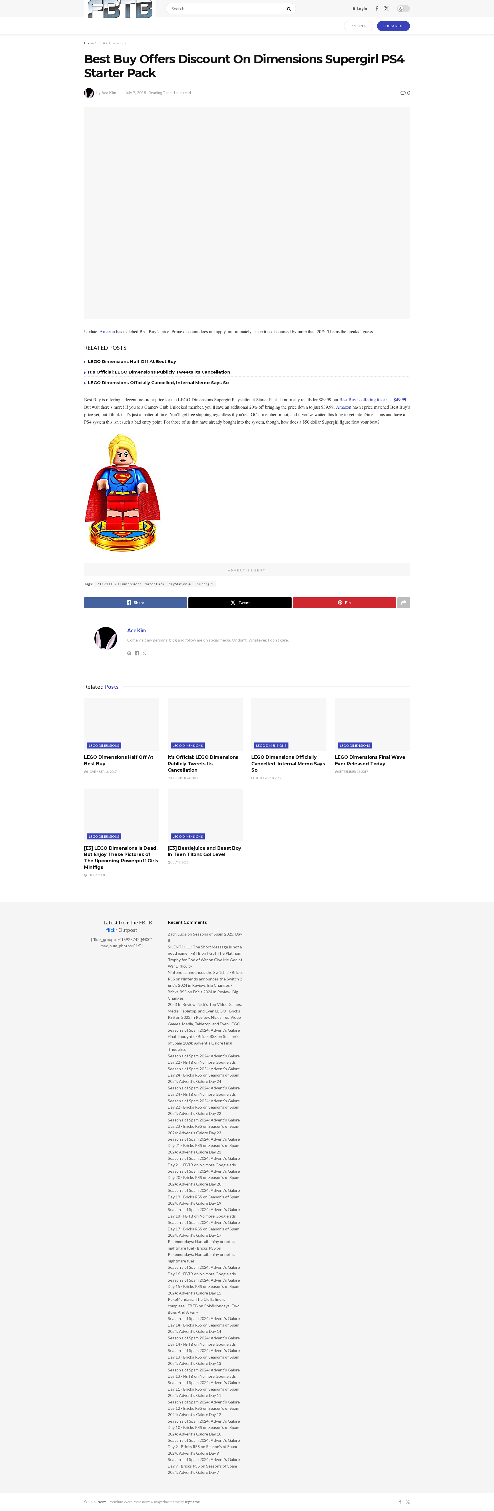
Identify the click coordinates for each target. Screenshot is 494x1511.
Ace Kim (108, 92)
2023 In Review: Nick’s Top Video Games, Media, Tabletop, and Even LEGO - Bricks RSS (205, 1011)
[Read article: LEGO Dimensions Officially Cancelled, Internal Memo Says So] (288, 725)
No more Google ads (218, 1062)
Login (361, 8)
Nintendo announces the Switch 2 (211, 978)
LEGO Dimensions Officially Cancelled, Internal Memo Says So (158, 382)
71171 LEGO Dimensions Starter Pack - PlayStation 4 (144, 584)
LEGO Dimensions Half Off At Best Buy (132, 361)
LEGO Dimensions (112, 43)
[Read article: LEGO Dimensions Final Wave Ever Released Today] (372, 725)
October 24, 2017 (184, 778)
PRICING (358, 26)
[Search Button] (290, 8)
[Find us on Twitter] (386, 8)
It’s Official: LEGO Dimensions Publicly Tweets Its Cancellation (159, 372)
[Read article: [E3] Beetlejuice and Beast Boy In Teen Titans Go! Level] (205, 815)
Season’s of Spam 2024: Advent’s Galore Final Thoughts (203, 1043)
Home (89, 43)
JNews (101, 1502)
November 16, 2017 (102, 771)
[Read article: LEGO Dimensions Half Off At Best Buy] (121, 725)
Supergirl (205, 584)
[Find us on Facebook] (376, 8)
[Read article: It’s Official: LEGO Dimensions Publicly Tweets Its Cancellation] (205, 725)
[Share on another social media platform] (403, 602)
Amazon (107, 331)
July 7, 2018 (136, 92)
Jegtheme (192, 1502)
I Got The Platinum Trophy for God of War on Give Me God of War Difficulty (205, 959)
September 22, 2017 (353, 771)
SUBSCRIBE (393, 26)
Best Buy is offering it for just (372, 399)
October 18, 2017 (268, 778)
